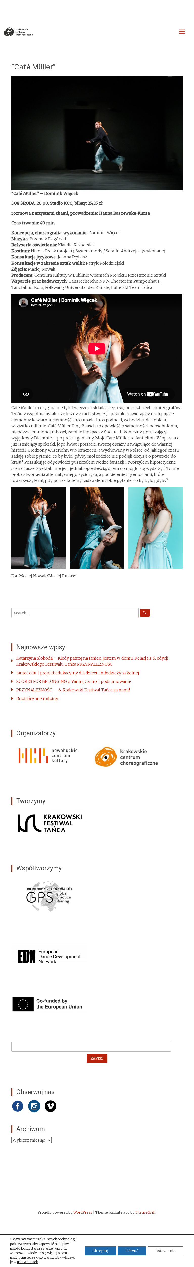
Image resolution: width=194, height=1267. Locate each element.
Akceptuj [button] (100, 1251)
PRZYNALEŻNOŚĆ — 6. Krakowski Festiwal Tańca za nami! (73, 689)
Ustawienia (165, 1251)
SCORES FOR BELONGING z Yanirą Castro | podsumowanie (73, 681)
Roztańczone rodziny (37, 698)
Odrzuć (132, 1251)
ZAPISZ (97, 1058)
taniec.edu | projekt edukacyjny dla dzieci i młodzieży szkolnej (77, 672)
